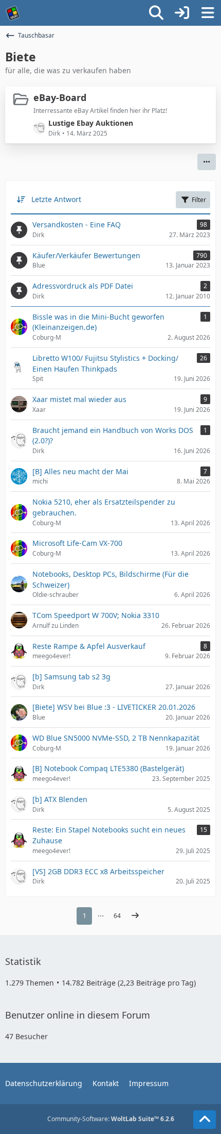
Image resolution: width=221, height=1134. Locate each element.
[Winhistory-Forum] (13, 13)
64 (117, 915)
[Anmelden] (182, 13)
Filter (199, 199)
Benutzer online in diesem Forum (77, 1015)
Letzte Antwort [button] (56, 199)
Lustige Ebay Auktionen (90, 123)
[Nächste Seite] (135, 916)
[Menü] (207, 13)
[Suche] (156, 13)
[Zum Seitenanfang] (204, 1119)
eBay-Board (59, 97)
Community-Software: (110, 1118)
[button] (206, 162)
